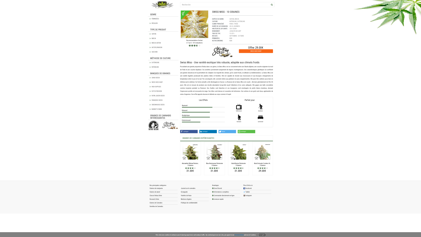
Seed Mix (154, 52)
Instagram (248, 195)
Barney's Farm (156, 109)
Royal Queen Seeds (158, 96)
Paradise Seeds (157, 100)
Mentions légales (186, 199)
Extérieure (155, 62)
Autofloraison (156, 47)
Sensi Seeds (155, 78)
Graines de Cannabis (156, 203)
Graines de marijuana (156, 188)
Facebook (248, 188)
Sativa (153, 34)
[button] (189, 131)
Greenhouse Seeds (158, 105)
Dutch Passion (156, 91)
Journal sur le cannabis (188, 188)
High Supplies (156, 87)
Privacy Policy (239, 235)
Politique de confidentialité (189, 203)
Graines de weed (155, 192)
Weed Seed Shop (157, 82)
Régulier (154, 23)
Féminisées (155, 19)
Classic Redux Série (156, 195)
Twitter (247, 192)
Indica (153, 38)
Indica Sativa (156, 43)
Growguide (184, 192)
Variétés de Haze (186, 195)
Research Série (154, 199)
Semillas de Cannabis (156, 206)
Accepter (262, 235)
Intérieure (155, 67)
